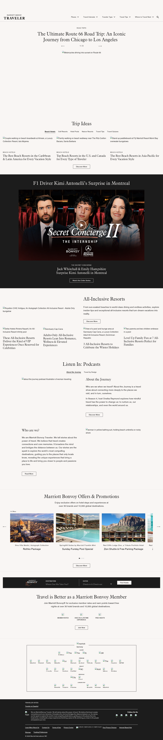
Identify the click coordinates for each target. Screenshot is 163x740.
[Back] (4, 526)
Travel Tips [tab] (100, 131)
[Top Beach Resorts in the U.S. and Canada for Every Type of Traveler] (81, 139)
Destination (51, 581)
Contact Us (45, 727)
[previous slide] (63, 46)
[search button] (157, 17)
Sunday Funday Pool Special (77, 549)
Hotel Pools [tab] (74, 131)
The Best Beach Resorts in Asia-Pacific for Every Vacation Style (134, 157)
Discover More (81, 167)
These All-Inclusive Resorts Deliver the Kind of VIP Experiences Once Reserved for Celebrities (21, 343)
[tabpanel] (81, 153)
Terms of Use (56, 727)
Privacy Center (68, 727)
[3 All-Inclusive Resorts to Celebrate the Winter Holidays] (101, 333)
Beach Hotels (9, 152)
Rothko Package (32, 549)
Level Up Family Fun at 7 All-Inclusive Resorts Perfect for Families (141, 341)
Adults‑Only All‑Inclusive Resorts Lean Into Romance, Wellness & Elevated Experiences (59, 340)
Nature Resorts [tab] (87, 131)
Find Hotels (124, 583)
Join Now (81, 628)
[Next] (158, 526)
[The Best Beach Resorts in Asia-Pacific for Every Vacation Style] (135, 139)
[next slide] (100, 46)
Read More (29, 474)
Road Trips (81, 28)
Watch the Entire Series (81, 280)
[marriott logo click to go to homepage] (14, 16)
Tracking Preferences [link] (40, 732)
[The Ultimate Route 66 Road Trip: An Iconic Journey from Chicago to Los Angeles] (81, 69)
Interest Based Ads (125, 727)
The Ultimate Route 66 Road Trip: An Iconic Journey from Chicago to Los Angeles (81, 36)
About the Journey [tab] (73, 372)
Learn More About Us (32, 727)
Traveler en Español (31, 706)
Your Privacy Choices (109, 727)
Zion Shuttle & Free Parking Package (123, 549)
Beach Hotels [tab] (50, 131)
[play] (81, 225)
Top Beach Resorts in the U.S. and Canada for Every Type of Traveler (81, 157)
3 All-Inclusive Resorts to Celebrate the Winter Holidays (101, 345)
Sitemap (28, 732)
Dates (85, 581)
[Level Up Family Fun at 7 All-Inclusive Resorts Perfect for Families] (142, 330)
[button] (75, 17)
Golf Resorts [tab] (63, 131)
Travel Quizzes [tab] (112, 131)
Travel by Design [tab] (90, 372)
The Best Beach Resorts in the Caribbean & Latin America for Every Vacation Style (27, 157)
